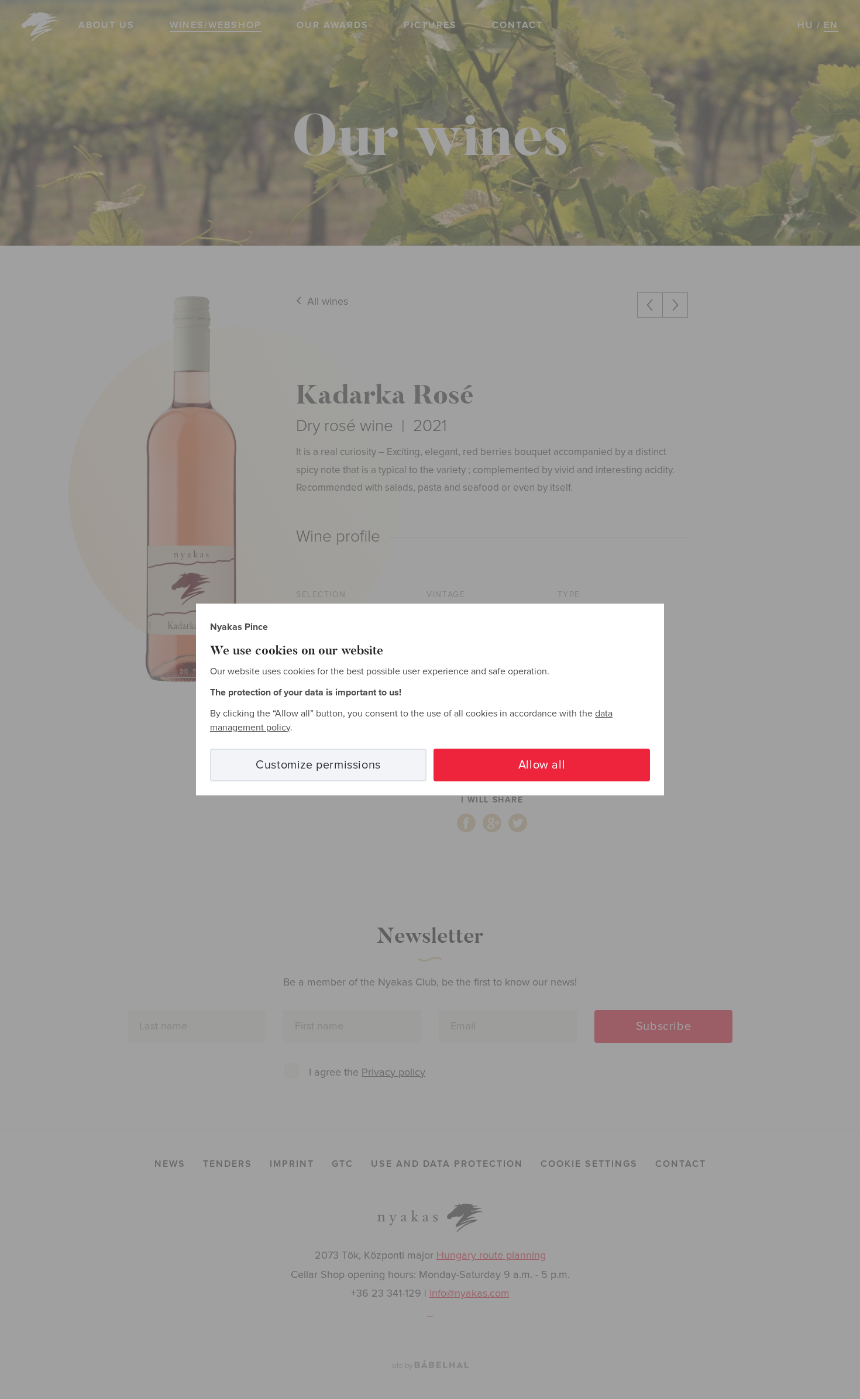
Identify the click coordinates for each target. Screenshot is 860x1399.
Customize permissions (318, 765)
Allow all (541, 765)
